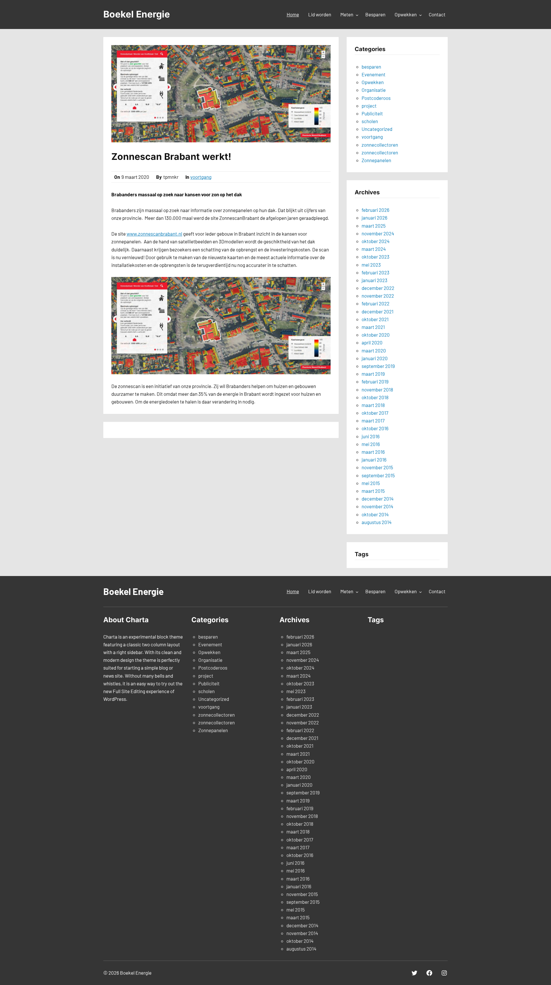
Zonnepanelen (376, 160)
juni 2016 (371, 436)
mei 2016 (371, 444)
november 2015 (377, 467)
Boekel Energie (136, 14)
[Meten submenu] (357, 14)
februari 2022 (375, 303)
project (369, 105)
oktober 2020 (376, 335)
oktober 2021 (375, 319)
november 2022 (378, 295)
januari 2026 (374, 217)
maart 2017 (373, 420)
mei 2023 (371, 264)
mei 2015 (371, 483)
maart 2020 (374, 350)
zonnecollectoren (380, 145)
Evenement (373, 74)
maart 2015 (373, 491)
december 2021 (377, 311)
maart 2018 (373, 405)
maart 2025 (374, 225)
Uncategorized (377, 129)
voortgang (201, 177)
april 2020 (372, 342)
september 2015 (378, 475)
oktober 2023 (375, 256)
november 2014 (377, 506)
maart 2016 (373, 452)
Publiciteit (372, 113)
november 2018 (377, 389)
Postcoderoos (376, 98)
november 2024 (378, 233)
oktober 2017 (375, 413)
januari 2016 (374, 459)
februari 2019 (375, 381)
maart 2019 (373, 374)
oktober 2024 (375, 241)
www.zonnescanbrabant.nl (154, 233)
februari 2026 (375, 210)
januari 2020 (375, 358)
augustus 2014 (376, 522)
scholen (370, 121)
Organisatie (374, 90)
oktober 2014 (375, 514)
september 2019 (378, 366)
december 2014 (377, 498)
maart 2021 (373, 327)
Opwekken (373, 82)
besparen (371, 66)
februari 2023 (375, 272)
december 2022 (378, 288)
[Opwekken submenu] (420, 14)
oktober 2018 (375, 397)
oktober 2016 (375, 428)
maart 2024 (374, 249)
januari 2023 (374, 280)
